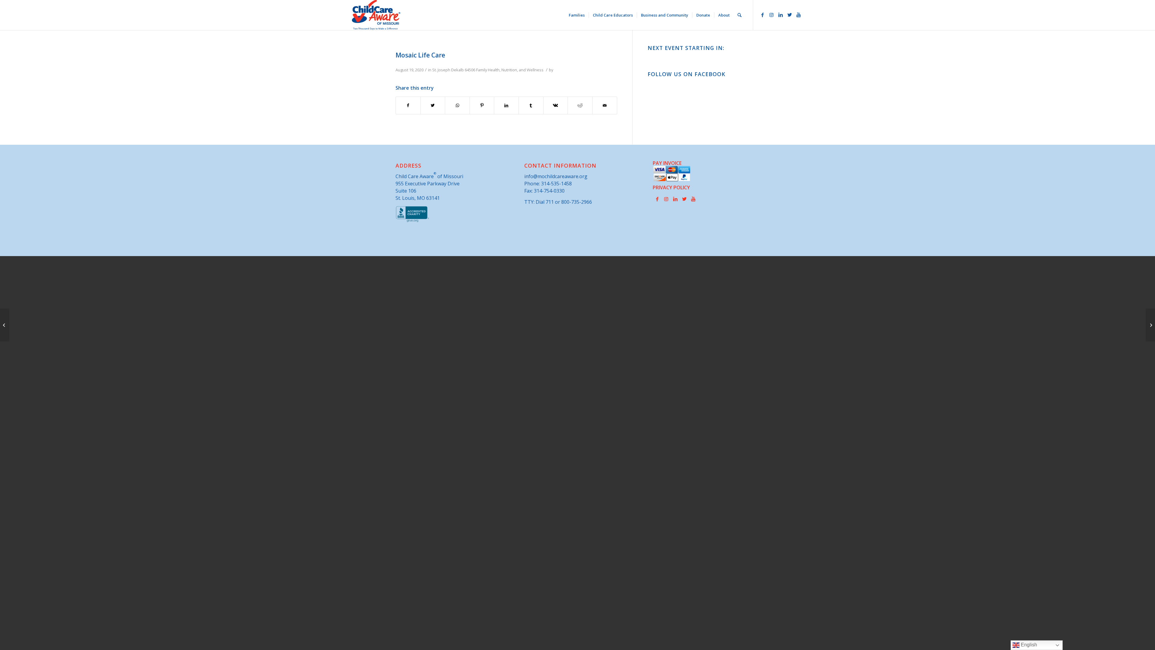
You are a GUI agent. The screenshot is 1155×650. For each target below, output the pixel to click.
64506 (470, 70)
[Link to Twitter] (789, 14)
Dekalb (457, 70)
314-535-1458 (556, 183)
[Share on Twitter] (433, 105)
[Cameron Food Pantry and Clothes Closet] (4, 325)
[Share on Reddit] (580, 105)
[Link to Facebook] (762, 14)
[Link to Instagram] (771, 14)
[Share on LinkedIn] (506, 105)
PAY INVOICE (667, 163)
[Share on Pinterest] (482, 105)
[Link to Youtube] (798, 14)
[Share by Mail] (605, 105)
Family (481, 70)
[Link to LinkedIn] (780, 14)
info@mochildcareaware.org (555, 176)
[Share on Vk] (556, 105)
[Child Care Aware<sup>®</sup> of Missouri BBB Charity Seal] (413, 221)
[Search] (739, 15)
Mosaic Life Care (420, 55)
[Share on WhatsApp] (457, 105)
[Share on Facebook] (408, 105)
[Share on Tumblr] (531, 105)
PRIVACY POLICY (671, 187)
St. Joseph (441, 70)
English (1028, 644)
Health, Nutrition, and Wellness (516, 70)
